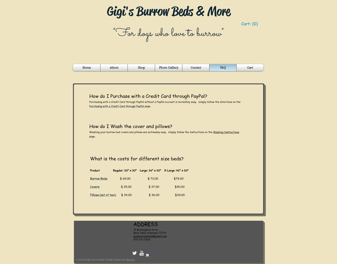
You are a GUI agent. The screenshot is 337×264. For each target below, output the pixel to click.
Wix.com (130, 259)
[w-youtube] (141, 253)
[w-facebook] (148, 256)
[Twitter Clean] (134, 253)
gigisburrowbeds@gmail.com (150, 236)
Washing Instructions (226, 132)
